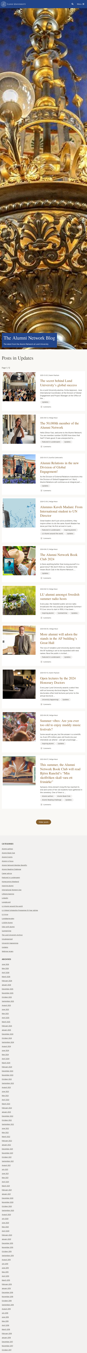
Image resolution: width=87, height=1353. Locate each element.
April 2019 (5, 1276)
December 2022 (7, 1116)
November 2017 (7, 1346)
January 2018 (6, 1338)
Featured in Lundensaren (11, 877)
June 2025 (5, 1009)
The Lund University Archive (12, 935)
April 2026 (5, 972)
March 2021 (6, 1186)
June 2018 (5, 1317)
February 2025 (7, 1026)
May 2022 (5, 1132)
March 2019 (6, 1280)
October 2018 (7, 1301)
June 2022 (5, 1128)
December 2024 (7, 1034)
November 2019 (7, 1247)
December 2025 (7, 989)
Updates (5, 947)
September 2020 (8, 1210)
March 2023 (6, 1104)
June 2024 (5, 1050)
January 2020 (6, 1239)
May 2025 (5, 1013)
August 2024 (6, 1046)
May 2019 (5, 1272)
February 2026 (7, 981)
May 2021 (5, 1178)
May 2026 (5, 968)
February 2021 (7, 1190)
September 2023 (8, 1083)
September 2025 (8, 1001)
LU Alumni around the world (12, 906)
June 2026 (5, 964)
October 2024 (7, 1038)
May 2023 (5, 1096)
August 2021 (6, 1165)
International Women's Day (11, 890)
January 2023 (6, 1112)
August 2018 (6, 1309)
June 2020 (5, 1223)
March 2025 (6, 1022)
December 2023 (7, 1071)
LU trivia (5, 914)
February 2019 (7, 1284)
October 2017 (6, 1350)
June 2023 (5, 1091)
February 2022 (7, 1141)
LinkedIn (5, 898)
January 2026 (6, 985)
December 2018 (7, 1292)
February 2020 (7, 1235)
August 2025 (6, 1005)
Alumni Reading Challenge (11, 869)
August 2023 (6, 1087)
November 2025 (7, 993)
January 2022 (6, 1145)
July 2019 (5, 1264)
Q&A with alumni (8, 927)
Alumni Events (7, 857)
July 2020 (5, 1219)
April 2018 (5, 1325)
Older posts (43, 822)
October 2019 (7, 1251)
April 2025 (5, 1018)
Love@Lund (6, 902)
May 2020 (5, 1227)
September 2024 (8, 1042)
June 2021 (5, 1173)
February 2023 (7, 1108)
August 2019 (6, 1260)
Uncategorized (7, 939)
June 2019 (5, 1268)
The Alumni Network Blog (29, 338)
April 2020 (5, 1231)
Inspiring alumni (7, 886)
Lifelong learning (8, 894)
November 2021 (7, 1153)
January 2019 (6, 1288)
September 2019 (8, 1255)
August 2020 (6, 1214)
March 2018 (6, 1329)
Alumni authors (7, 849)
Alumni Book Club (8, 853)
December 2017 (7, 1342)
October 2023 (7, 1079)
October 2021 (6, 1157)
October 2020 (7, 1206)
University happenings (10, 943)
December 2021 (7, 1149)
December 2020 (7, 1198)
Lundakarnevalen (8, 918)
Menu (79, 4)
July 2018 (5, 1313)
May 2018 (5, 1321)
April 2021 (5, 1182)
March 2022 (6, 1137)
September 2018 (8, 1305)
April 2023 (5, 1100)
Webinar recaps (7, 951)
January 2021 (6, 1194)
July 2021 (5, 1169)
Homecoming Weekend (10, 882)
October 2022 (7, 1120)
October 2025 (7, 997)
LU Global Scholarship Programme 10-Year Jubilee (20, 910)
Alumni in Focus (7, 861)
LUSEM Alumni (7, 923)
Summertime (6, 931)
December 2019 (7, 1243)
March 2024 (6, 1063)
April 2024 (5, 1059)
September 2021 (8, 1161)
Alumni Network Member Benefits (14, 865)
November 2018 (7, 1297)
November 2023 (7, 1075)
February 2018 (7, 1333)
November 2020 (7, 1202)
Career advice (7, 873)
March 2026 (6, 977)
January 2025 (6, 1030)
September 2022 (8, 1124)
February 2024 (7, 1067)
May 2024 (5, 1055)
